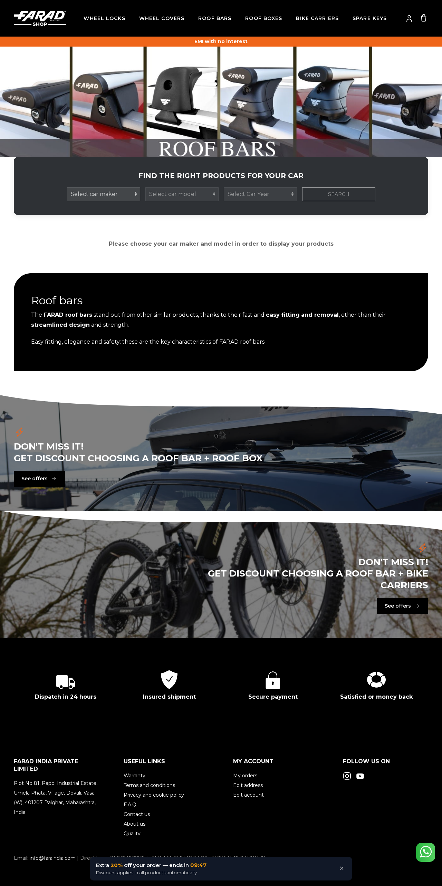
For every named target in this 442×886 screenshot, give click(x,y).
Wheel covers (161, 18)
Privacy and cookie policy (154, 795)
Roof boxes (263, 18)
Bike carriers (317, 18)
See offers (34, 478)
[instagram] (347, 776)
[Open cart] (423, 17)
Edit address (248, 785)
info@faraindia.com (53, 858)
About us (134, 824)
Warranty (134, 775)
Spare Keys (370, 18)
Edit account (248, 795)
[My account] (409, 18)
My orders (245, 775)
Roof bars (214, 18)
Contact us (137, 814)
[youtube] (360, 776)
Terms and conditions (149, 785)
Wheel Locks (104, 18)
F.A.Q (130, 804)
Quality (132, 833)
